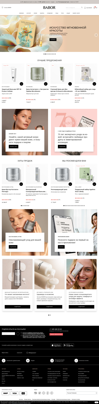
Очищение (50, 13)
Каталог (29, 13)
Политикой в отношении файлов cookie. (21, 402)
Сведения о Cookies (76, 399)
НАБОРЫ (42, 13)
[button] (3, 35)
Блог (33, 379)
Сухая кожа (65, 379)
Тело (62, 13)
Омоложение (65, 377)
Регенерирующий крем (59, 189)
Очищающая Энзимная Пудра (83, 371)
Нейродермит (65, 373)
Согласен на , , (33, 333)
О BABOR (34, 371)
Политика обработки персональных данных (8, 376)
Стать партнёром (35, 373)
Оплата (3, 383)
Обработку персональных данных (35, 332)
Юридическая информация (37, 377)
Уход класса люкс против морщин (54, 371)
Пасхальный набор (81, 379)
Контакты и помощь (20, 371)
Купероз (64, 371)
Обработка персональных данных (63, 399)
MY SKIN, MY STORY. (52, 379)
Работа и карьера (35, 375)
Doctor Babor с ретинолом (52, 377)
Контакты (21, 399)
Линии (35, 13)
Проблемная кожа (66, 375)
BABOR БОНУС (76, 13)
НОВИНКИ (21, 13)
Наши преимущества (6, 371)
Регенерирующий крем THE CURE (54, 373)
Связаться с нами (20, 377)
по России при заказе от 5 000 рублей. (49, 1)
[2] (50, 315)
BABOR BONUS (20, 375)
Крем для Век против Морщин (83, 377)
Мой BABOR (19, 373)
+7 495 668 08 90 (56, 329)
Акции (68, 13)
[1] (48, 315)
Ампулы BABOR (81, 373)
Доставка (53, 399)
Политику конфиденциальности (29, 333)
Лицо (56, 13)
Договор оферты (40, 333)
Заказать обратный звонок (56, 334)
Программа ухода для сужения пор (54, 375)
